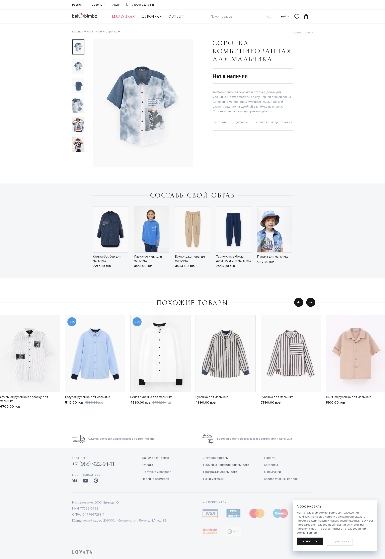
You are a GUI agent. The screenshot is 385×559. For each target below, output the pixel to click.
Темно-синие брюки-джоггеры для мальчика (233, 259)
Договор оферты (215, 458)
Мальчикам (124, 16)
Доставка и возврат (156, 472)
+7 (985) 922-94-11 (142, 4)
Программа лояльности (220, 472)
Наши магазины (214, 479)
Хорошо (309, 541)
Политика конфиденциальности (226, 465)
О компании (272, 472)
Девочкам (152, 16)
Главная (77, 31)
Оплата (147, 465)
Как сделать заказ (155, 458)
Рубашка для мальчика (212, 397)
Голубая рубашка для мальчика (87, 397)
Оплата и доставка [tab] (274, 122)
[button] (298, 302)
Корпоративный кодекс (281, 479)
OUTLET (175, 16)
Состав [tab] (219, 122)
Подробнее (339, 541)
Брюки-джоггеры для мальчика (190, 259)
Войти (285, 16)
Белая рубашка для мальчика (151, 397)
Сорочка (111, 31)
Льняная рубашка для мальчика (348, 397)
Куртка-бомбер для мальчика (107, 259)
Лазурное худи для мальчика (148, 259)
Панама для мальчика (272, 257)
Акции (116, 4)
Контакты (271, 465)
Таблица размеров (155, 479)
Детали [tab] (241, 122)
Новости (270, 458)
